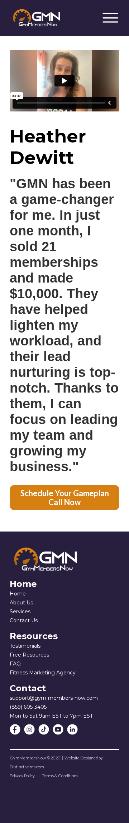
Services (20, 611)
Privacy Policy (22, 775)
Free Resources (29, 655)
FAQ (15, 663)
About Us (21, 602)
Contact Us (24, 620)
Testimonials (25, 646)
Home (18, 593)
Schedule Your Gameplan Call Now (64, 497)
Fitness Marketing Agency (43, 672)
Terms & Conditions (60, 775)
